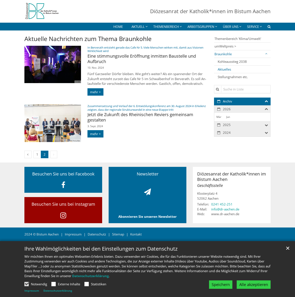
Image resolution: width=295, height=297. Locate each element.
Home (118, 26)
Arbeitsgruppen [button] (200, 26)
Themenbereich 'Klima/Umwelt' (237, 38)
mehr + (95, 92)
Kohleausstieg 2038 (232, 61)
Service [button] (253, 26)
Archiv (227, 101)
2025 (227, 125)
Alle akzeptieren (253, 284)
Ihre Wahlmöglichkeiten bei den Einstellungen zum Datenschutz (101, 248)
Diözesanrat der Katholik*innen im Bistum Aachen (231, 176)
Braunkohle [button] (223, 54)
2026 (227, 109)
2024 (227, 132)
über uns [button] (230, 26)
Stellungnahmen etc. (233, 77)
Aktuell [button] (138, 26)
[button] (266, 27)
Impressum (31, 290)
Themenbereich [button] (166, 26)
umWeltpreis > (225, 46)
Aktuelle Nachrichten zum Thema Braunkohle (88, 39)
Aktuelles (224, 69)
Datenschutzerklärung (90, 276)
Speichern (221, 284)
